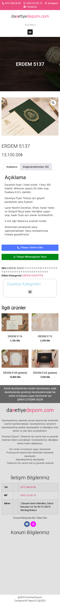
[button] (30, 32)
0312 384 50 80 (28, 487)
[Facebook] (27, 524)
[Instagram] (33, 524)
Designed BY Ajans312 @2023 (30, 600)
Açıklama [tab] (11, 166)
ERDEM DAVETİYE (32, 275)
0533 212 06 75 (28, 495)
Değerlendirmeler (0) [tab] (36, 166)
